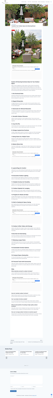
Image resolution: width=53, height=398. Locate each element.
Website (34, 386)
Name (12, 386)
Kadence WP (34, 395)
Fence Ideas (48, 1)
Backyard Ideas (34, 1)
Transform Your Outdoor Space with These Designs (17, 342)
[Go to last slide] (6, 358)
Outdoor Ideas (13, 24)
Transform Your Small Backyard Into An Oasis (35, 341)
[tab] (25, 365)
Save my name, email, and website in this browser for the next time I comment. (22, 388)
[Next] (46, 358)
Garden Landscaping (41, 1)
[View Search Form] (51, 2)
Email (23, 386)
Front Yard (29, 1)
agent (13, 27)
